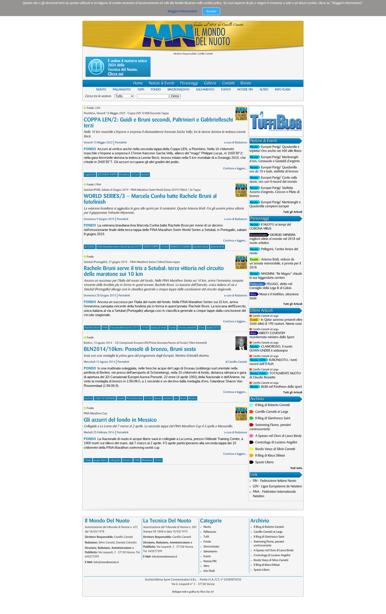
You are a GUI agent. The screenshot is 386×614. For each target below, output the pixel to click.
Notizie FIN (245, 89)
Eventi (226, 89)
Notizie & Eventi (161, 83)
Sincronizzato (178, 89)
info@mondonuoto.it (106, 562)
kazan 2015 (213, 328)
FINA (105, 328)
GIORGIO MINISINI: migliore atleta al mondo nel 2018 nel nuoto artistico (275, 239)
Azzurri (145, 175)
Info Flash (282, 89)
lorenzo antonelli (187, 328)
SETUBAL (90, 247)
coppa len (90, 175)
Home (138, 83)
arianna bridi (217, 247)
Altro (264, 89)
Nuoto (101, 89)
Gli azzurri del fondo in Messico (120, 420)
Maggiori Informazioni (182, 11)
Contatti (228, 83)
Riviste (246, 83)
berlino (88, 398)
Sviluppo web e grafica (184, 592)
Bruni (201, 328)
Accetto (211, 11)
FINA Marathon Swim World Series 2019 (119, 247)
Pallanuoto (122, 89)
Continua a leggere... (235, 168)
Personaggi (189, 83)
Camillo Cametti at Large (266, 316)
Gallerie (210, 83)
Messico (127, 460)
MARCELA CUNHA (181, 247)
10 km (135, 175)
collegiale (115, 460)
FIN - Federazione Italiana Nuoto (274, 480)
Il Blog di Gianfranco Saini (272, 418)
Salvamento (205, 89)
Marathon (147, 460)
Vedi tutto (296, 468)
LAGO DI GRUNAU (105, 398)
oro (176, 398)
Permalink (121, 142)
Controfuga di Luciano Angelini (276, 442)
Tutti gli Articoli (292, 212)
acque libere (100, 460)
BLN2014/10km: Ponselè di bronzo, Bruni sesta (140, 349)
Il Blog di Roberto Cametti (272, 405)
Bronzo (192, 398)
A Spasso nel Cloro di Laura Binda (278, 436)
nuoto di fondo (159, 328)
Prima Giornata (134, 398)
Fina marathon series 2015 (124, 328)
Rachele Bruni (200, 247)
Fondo (156, 89)
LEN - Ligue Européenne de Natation (277, 486)
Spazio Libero (264, 462)
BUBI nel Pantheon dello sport (281, 386)
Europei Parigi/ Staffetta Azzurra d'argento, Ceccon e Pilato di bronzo (275, 192)
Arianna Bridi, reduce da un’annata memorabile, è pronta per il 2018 (275, 263)
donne (157, 398)
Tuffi (140, 89)
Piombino (124, 175)
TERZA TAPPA (151, 247)
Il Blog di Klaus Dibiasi (270, 455)
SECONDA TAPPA (107, 175)
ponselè (168, 398)
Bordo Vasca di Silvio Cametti (275, 449)
